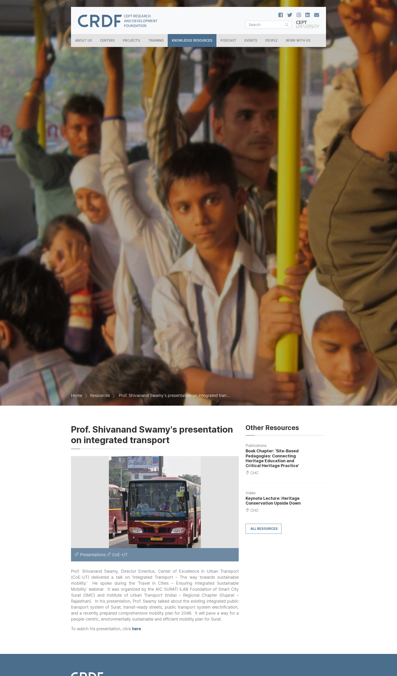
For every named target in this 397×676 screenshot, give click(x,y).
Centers (107, 40)
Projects (131, 40)
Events (250, 40)
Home (76, 395)
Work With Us (298, 40)
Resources (100, 395)
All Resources (264, 529)
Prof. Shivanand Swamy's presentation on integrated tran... (174, 395)
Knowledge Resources (192, 40)
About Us (83, 40)
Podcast (228, 40)
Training (156, 40)
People (271, 40)
